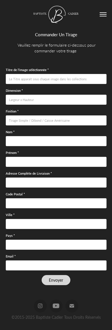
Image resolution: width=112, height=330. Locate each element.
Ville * (10, 215)
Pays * (10, 236)
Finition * (12, 111)
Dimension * (14, 91)
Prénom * (12, 153)
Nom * (10, 132)
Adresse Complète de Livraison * (29, 173)
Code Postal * (15, 194)
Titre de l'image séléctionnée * (27, 70)
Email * (11, 256)
